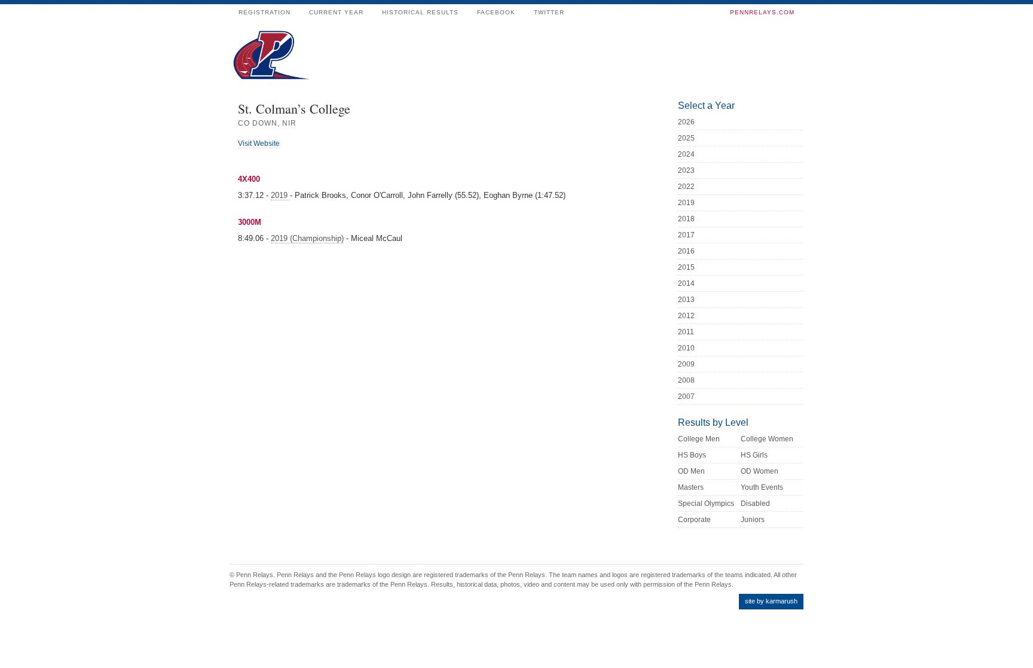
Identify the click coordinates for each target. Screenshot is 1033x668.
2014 (686, 283)
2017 (686, 235)
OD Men (691, 471)
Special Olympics (706, 503)
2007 (686, 396)
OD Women (759, 471)
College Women (767, 439)
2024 (686, 154)
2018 (686, 219)
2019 (280, 195)
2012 (686, 316)
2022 (686, 186)
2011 (686, 332)
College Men (699, 439)
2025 (686, 138)
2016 (686, 251)
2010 (686, 348)
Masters (691, 487)
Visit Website (259, 143)
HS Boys (692, 455)
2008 (686, 380)
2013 (686, 299)
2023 (686, 170)
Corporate (694, 520)
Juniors (753, 520)
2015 (686, 267)
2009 (686, 364)
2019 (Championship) (307, 238)
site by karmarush (771, 601)
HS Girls (754, 455)
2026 (686, 122)
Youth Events (762, 487)
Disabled (755, 503)
